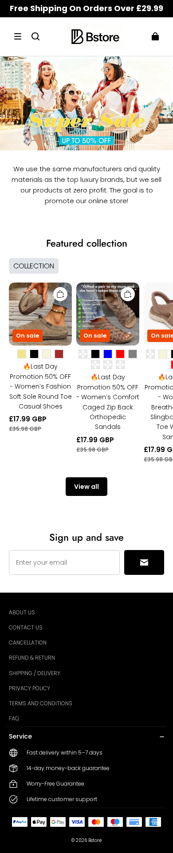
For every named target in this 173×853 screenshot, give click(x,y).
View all (86, 486)
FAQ (14, 718)
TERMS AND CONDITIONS (40, 703)
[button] (18, 36)
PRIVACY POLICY (29, 688)
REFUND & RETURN (32, 657)
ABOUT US (22, 612)
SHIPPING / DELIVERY (34, 673)
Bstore (95, 840)
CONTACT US (26, 627)
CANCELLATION (28, 642)
